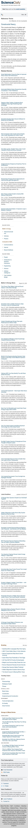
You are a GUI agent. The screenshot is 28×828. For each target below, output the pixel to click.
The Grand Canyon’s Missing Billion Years (13, 672)
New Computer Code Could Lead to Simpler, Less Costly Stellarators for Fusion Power (13, 134)
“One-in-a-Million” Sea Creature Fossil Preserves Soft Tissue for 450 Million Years (13, 749)
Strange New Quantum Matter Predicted (12, 667)
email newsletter (20, 9)
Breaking (3, 645)
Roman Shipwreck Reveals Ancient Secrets (13, 665)
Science (6, 268)
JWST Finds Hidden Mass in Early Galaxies (13, 651)
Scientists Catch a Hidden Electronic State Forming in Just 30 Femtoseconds (12, 304)
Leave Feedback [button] (7, 799)
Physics (6, 238)
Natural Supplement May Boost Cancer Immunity (12, 654)
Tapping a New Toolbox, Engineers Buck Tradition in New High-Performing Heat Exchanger (12, 104)
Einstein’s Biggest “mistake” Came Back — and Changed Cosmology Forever (13, 583)
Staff (11, 806)
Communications (8, 245)
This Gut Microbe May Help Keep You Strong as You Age (14, 722)
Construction (5, 693)
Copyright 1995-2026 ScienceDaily (11, 810)
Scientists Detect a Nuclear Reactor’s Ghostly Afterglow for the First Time (13, 609)
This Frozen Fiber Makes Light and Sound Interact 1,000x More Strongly (12, 287)
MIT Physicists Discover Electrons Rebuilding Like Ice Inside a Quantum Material (13, 541)
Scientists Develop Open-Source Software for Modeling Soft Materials (13, 119)
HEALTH (3, 679)
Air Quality (5, 703)
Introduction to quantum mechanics (7, 261)
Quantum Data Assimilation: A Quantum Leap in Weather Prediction (13, 209)
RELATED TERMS (6, 254)
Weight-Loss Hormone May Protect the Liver (14, 662)
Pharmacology (6, 681)
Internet (6, 247)
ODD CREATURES (5, 743)
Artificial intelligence (7, 272)
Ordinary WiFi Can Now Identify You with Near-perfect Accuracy (13, 373)
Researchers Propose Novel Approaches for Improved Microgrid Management (12, 179)
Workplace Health (7, 684)
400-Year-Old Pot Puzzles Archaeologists (13, 660)
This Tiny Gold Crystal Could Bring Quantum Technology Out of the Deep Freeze (13, 426)
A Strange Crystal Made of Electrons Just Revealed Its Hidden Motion (12, 622)
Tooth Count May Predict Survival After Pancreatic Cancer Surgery (12, 718)
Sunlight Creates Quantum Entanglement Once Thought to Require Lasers (13, 442)
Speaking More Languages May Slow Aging (14, 649)
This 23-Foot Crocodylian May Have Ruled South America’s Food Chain (13, 753)
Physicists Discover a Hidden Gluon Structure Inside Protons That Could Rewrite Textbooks (13, 596)
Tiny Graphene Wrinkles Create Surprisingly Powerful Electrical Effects (12, 339)
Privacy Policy (5, 808)
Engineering (7, 266)
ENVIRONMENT (4, 698)
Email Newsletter (7, 770)
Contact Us (6, 801)
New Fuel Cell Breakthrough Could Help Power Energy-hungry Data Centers (13, 408)
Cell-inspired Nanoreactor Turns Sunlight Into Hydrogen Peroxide (13, 476)
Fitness (4, 686)
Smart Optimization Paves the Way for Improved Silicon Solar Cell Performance (13, 74)
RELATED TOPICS (6, 225)
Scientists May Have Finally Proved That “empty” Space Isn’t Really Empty (14, 569)
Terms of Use (23, 808)
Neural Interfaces (8, 250)
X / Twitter (6, 786)
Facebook (6, 783)
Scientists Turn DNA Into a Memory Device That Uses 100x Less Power (13, 739)
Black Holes (5, 691)
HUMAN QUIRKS (4, 715)
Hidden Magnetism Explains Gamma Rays (13, 669)
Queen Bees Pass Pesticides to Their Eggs (13, 657)
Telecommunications (8, 232)
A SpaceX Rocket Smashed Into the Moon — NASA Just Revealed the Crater (14, 732)
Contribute (17, 806)
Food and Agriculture (7, 701)
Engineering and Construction (10, 696)
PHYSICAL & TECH (5, 688)
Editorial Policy (14, 808)
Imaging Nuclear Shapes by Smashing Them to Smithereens (13, 164)
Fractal (6, 257)
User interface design (7, 276)
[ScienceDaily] (11, 2)
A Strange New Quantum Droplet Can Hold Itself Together (14, 498)
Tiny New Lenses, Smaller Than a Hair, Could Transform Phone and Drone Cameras (13, 149)
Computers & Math (7, 242)
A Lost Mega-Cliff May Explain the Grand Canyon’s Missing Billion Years (13, 746)
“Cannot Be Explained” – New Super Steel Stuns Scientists (14, 391)
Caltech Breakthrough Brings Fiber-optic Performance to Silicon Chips (11, 321)
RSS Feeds (6, 772)
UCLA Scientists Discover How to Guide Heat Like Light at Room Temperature (13, 459)
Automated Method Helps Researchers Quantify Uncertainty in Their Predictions (13, 89)
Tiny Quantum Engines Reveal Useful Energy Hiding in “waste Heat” (13, 554)
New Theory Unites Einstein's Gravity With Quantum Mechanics (12, 194)
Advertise (23, 806)
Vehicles (6, 236)
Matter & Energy (6, 229)
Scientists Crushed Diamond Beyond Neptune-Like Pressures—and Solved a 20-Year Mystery (13, 528)
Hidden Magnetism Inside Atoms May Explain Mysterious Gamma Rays (13, 513)
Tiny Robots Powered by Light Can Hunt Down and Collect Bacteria (13, 726)
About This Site (5, 806)
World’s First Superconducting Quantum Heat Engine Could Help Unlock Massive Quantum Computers (13, 357)
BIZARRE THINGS (5, 729)
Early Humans (6, 706)
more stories (22, 638)
